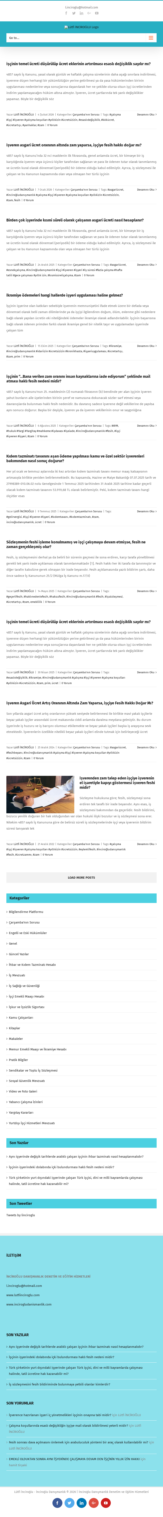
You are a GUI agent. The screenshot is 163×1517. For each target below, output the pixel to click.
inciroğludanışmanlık (20, 522)
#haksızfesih (57, 596)
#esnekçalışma (15, 270)
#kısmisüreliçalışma (60, 275)
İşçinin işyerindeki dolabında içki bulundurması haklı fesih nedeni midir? (61, 1167)
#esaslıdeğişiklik (89, 119)
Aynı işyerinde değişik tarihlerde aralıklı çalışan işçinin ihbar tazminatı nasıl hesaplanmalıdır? (76, 1156)
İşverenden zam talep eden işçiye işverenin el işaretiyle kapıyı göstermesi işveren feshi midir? (117, 783)
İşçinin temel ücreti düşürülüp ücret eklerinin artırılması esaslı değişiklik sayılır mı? (78, 64)
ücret (38, 522)
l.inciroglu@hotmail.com (81, 7)
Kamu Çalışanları (21, 1018)
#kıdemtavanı (59, 516)
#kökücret (107, 119)
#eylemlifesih (87, 849)
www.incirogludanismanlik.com (29, 1304)
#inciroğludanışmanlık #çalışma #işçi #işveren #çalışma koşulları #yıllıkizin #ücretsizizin (62, 194)
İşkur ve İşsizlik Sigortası (26, 1007)
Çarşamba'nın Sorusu (86, 114)
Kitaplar (14, 1028)
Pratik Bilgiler (18, 1060)
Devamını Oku (146, 114)
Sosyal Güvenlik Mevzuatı (27, 1081)
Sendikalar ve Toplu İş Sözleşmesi (33, 1070)
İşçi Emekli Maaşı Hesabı (26, 996)
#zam (41, 125)
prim (17, 356)
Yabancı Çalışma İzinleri (26, 1102)
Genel (13, 943)
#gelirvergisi (14, 516)
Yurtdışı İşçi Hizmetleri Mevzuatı (32, 1123)
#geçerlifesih (14, 596)
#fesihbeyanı (14, 752)
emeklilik (36, 601)
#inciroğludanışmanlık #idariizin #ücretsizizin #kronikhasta (44, 351)
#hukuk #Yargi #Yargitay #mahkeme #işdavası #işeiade (40, 431)
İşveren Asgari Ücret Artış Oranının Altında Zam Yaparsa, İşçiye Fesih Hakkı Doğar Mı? (79, 703)
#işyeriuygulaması (94, 351)
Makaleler (16, 1039)
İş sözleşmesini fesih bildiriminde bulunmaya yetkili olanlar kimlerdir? (59, 1384)
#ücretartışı (13, 125)
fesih (17, 200)
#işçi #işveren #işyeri (36, 516)
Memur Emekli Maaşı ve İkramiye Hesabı (37, 1049)
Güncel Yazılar (19, 954)
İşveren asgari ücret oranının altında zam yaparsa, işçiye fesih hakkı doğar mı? (74, 145)
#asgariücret (115, 189)
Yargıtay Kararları (21, 1112)
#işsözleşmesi (114, 596)
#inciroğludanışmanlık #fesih (94, 431)
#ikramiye (115, 346)
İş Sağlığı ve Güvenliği (24, 986)
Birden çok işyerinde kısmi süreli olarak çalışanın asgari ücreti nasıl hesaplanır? (75, 220)
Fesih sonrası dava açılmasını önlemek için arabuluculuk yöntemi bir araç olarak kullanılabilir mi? (78, 1442)
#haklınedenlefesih (36, 596)
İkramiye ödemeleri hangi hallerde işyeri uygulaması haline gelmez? (64, 295)
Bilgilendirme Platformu (26, 912)
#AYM (115, 425)
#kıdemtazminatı (80, 516)
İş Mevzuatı (17, 975)
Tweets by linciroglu (20, 1215)
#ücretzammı (23, 854)
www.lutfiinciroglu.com (23, 1295)
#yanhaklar (29, 125)
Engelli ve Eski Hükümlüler (28, 933)
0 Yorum (52, 125)
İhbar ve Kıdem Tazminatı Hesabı (32, 965)
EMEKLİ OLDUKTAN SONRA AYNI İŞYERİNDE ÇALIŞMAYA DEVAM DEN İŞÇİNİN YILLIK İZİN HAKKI (74, 1459)
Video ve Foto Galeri (23, 1091)
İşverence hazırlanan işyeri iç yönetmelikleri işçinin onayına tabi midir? (60, 1415)
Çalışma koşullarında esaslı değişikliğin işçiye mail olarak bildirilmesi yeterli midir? (68, 1426)
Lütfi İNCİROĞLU (24, 114)
